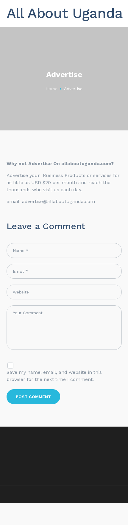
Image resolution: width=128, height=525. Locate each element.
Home (51, 88)
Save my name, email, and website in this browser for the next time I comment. (54, 375)
